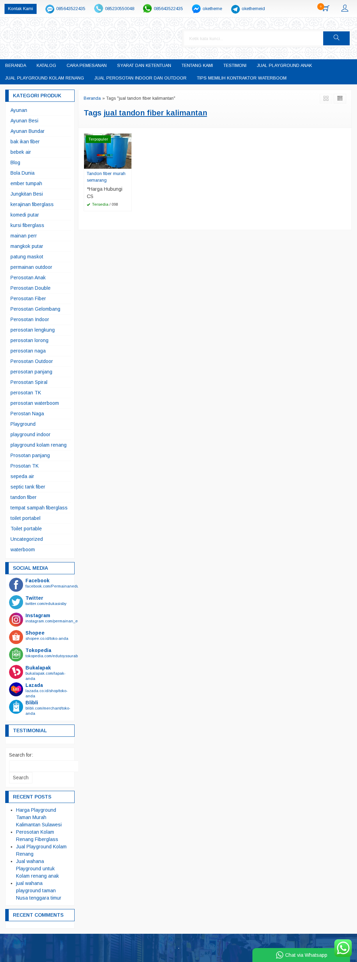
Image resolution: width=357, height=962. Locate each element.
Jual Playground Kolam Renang (44, 78)
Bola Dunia (22, 173)
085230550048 (119, 8)
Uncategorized (26, 539)
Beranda (15, 65)
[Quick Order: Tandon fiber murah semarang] (127, 163)
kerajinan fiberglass (32, 204)
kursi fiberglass (27, 225)
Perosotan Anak (28, 277)
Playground (23, 424)
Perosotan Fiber (28, 298)
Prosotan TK (24, 466)
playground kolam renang (38, 445)
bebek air (20, 152)
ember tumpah (26, 183)
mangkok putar (26, 246)
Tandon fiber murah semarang (106, 177)
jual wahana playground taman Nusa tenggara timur (38, 890)
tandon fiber (23, 497)
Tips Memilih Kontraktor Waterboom (242, 78)
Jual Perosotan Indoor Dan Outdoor (140, 78)
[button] (336, 38)
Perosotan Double (30, 288)
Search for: (21, 755)
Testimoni (234, 65)
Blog (15, 162)
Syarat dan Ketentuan (144, 65)
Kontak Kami (20, 8)
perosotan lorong (29, 340)
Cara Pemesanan (87, 65)
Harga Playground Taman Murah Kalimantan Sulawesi (39, 817)
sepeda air (22, 476)
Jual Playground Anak (284, 65)
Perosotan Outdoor (31, 361)
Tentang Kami (197, 65)
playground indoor (30, 434)
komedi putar (24, 215)
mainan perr (23, 235)
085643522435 (70, 8)
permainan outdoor (31, 267)
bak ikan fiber (25, 141)
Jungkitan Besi (26, 194)
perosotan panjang (31, 371)
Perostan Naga (27, 413)
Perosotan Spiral (28, 382)
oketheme (212, 8)
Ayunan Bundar (27, 131)
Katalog (46, 65)
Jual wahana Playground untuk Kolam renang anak (37, 868)
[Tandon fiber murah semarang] (107, 150)
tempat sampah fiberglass (39, 507)
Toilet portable (26, 528)
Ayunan (18, 110)
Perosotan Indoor (29, 319)
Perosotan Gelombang (35, 309)
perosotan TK (25, 392)
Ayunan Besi (24, 120)
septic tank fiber (27, 487)
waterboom (22, 549)
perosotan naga (28, 351)
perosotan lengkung (32, 330)
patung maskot (26, 256)
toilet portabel (25, 518)
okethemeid (253, 8)
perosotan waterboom (34, 403)
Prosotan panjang (30, 455)
